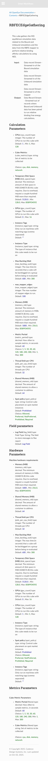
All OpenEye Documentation (21, 13)
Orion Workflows (25, 4)
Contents (13, 16)
